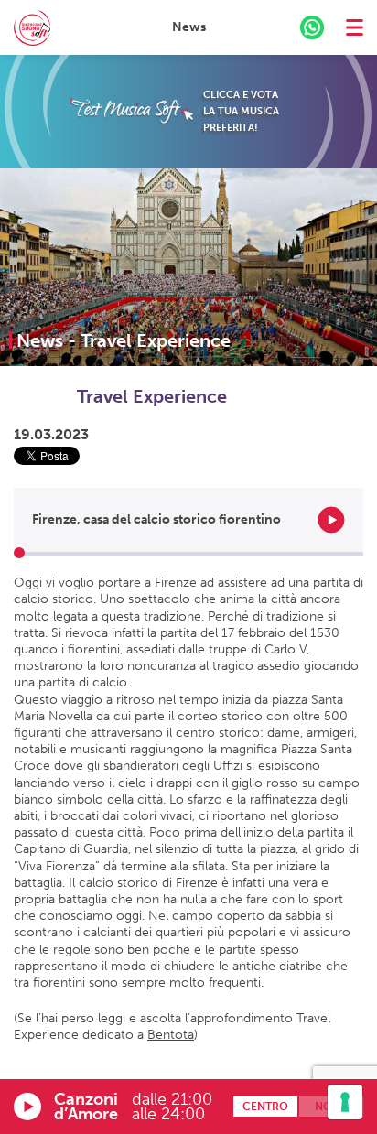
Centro (265, 1106)
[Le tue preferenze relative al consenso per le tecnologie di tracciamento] (345, 1102)
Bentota (170, 1034)
